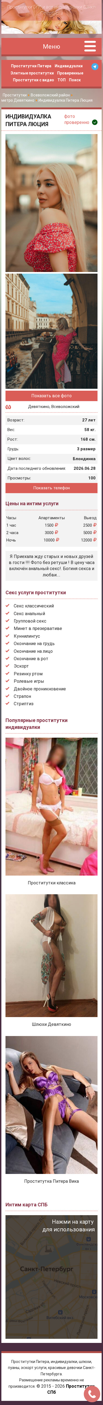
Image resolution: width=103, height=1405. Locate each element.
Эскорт (21, 666)
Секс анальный (29, 613)
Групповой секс (30, 621)
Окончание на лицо (33, 651)
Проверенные (70, 73)
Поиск (75, 80)
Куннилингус (27, 636)
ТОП (61, 80)
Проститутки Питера (31, 66)
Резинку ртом (28, 673)
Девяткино (38, 406)
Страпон (22, 696)
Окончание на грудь (34, 643)
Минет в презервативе (38, 628)
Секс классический (34, 606)
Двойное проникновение (40, 689)
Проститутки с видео (33, 80)
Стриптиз (24, 703)
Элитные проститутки (32, 73)
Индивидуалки (69, 66)
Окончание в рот (31, 658)
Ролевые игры (29, 681)
